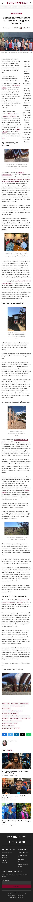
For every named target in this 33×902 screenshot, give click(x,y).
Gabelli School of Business (17, 706)
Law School (18, 720)
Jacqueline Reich (14, 718)
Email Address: (5, 880)
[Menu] (3, 3)
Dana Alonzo (14, 703)
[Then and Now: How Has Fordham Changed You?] (16, 811)
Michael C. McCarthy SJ (8, 725)
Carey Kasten (5, 703)
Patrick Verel (27, 27)
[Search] (30, 3)
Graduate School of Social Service (11, 716)
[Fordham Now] (17, 2)
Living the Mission (16, 13)
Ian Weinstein (25, 716)
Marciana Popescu (7, 723)
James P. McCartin (25, 718)
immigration (5, 718)
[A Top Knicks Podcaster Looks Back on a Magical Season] (16, 786)
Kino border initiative (7, 720)
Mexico (16, 723)
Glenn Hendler (6, 708)
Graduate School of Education (10, 713)
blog (3, 138)
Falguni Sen (5, 706)
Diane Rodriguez (24, 703)
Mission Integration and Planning (10, 728)
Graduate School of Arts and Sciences (12, 711)
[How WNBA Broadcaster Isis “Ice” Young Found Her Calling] (16, 761)
